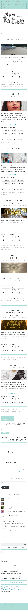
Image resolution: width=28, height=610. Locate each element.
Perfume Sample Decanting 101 (15, 471)
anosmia (16, 191)
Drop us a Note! (15, 1)
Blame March (19, 82)
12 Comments (22, 367)
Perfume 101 (20, 469)
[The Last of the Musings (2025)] (14, 213)
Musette (13, 41)
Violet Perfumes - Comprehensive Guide (17, 511)
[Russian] (11, 589)
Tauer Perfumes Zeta (13, 515)
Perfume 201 (4, 471)
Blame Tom (18, 298)
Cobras (10, 84)
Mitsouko (3, 140)
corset (3, 409)
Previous (24, 544)
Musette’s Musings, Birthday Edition (14, 313)
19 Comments (22, 151)
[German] (14, 587)
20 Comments (21, 260)
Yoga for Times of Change (11, 359)
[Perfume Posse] (14, 18)
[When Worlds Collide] (14, 268)
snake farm (18, 87)
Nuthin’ (14, 365)
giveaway (15, 409)
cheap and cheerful (9, 300)
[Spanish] (16, 589)
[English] (3, 587)
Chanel (17, 408)
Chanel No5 (4, 84)
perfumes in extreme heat (8, 87)
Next (25, 544)
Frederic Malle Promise (9, 521)
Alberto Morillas (20, 189)
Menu (3, 27)
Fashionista (11, 608)
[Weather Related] (14, 49)
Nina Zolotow (17, 357)
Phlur (3, 249)
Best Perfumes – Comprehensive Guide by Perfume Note (13, 6)
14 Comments (21, 98)
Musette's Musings (19, 86)
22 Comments (21, 41)
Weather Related (14, 39)
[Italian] (19, 587)
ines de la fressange (13, 192)
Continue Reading (14, 67)
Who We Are (6, 1)
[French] (8, 587)
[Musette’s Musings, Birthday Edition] (14, 325)
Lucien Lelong (9, 86)
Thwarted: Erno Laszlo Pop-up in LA (16, 499)
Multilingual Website (14, 582)
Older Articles (6, 418)
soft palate (11, 194)
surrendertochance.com (8, 142)
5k (16, 245)
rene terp (15, 249)
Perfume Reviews (7, 82)
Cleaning (17, 300)
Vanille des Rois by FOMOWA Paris (15, 503)
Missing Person (5, 247)
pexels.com (4, 194)
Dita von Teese (9, 409)
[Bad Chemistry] (14, 158)
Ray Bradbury (8, 249)
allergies (3, 191)
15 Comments (22, 205)
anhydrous (10, 191)
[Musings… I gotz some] (14, 106)
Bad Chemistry (14, 149)
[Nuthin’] (14, 375)
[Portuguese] (5, 589)
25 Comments (22, 317)
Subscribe (5, 487)
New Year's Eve (14, 247)
